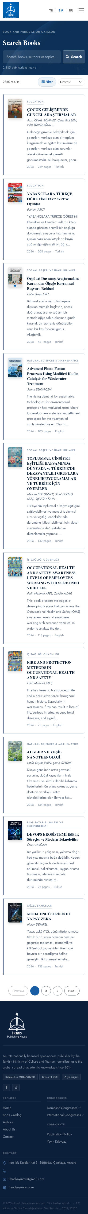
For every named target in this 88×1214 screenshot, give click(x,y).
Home (7, 1107)
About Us (9, 1129)
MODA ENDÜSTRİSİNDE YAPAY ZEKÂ (49, 916)
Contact (8, 1136)
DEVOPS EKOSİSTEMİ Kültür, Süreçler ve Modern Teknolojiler (53, 836)
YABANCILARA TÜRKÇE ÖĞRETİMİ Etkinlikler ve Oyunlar (50, 198)
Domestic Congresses (62, 1107)
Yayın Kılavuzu (56, 1141)
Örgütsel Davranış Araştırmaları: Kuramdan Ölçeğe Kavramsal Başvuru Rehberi (53, 283)
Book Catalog (12, 1114)
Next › (72, 991)
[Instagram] (16, 1087)
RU (71, 10)
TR (51, 10)
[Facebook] (6, 1087)
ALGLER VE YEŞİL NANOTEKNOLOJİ (44, 754)
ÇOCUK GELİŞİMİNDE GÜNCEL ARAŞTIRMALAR (51, 112)
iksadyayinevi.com (21, 1187)
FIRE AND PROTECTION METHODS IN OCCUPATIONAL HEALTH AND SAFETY (50, 670)
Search (76, 56)
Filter (49, 82)
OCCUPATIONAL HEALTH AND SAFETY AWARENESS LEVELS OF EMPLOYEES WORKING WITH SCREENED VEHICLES (53, 577)
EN (61, 10)
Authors (8, 1122)
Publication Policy (59, 1134)
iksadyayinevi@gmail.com (26, 1179)
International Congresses (64, 1114)
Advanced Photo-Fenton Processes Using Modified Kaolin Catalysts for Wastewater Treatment (52, 376)
